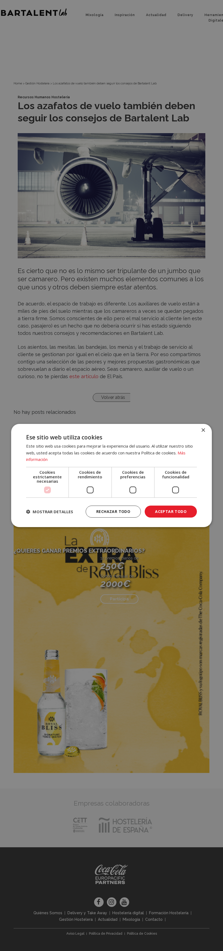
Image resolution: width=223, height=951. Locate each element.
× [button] (203, 430)
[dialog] (111, 475)
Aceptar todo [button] (171, 511)
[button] (49, 512)
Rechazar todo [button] (113, 511)
